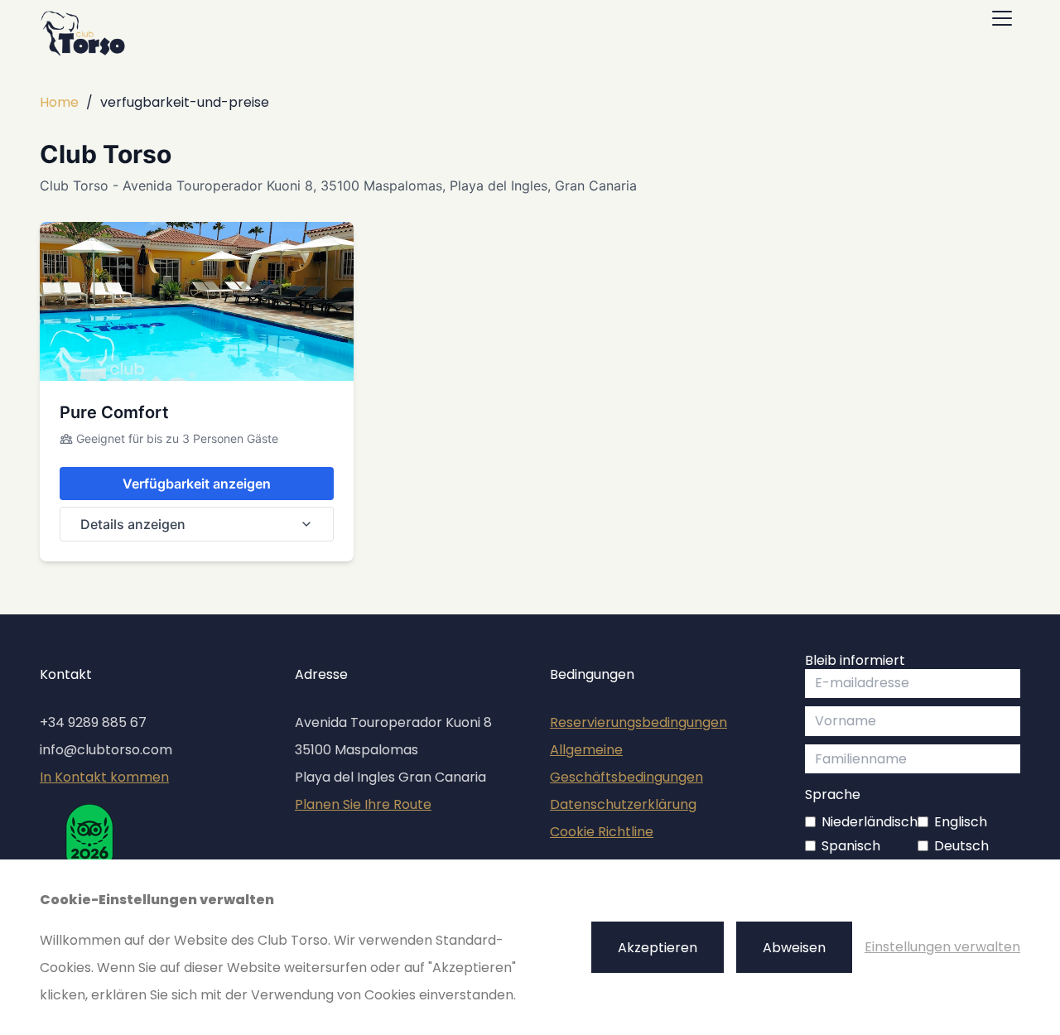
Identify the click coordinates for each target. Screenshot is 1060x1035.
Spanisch (851, 845)
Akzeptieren (657, 947)
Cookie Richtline (601, 831)
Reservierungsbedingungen (638, 722)
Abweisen (794, 947)
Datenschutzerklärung (623, 804)
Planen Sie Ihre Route (363, 804)
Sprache (832, 794)
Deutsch (961, 845)
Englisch (960, 821)
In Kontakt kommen (104, 777)
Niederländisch (870, 821)
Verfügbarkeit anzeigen (197, 483)
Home (59, 102)
